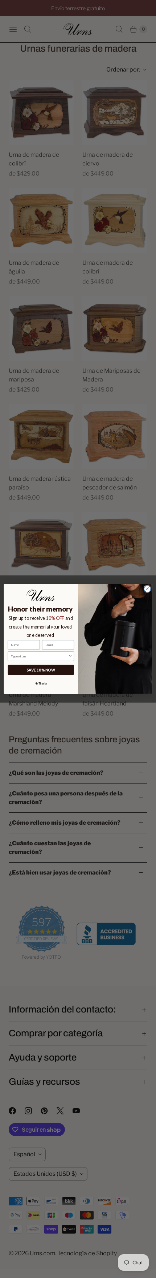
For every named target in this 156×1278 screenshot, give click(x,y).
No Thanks (41, 683)
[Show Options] (70, 656)
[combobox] (39, 656)
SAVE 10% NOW (41, 670)
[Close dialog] (147, 589)
